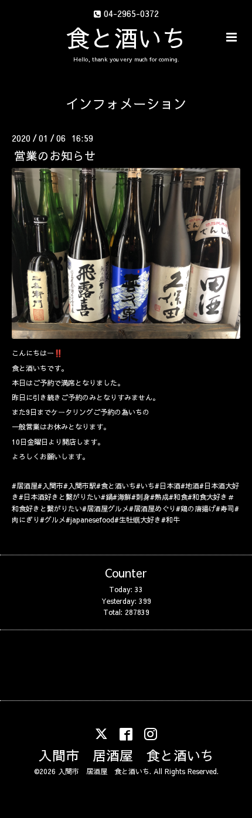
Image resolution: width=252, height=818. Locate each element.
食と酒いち (126, 37)
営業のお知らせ (55, 155)
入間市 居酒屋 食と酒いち (126, 755)
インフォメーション (126, 103)
